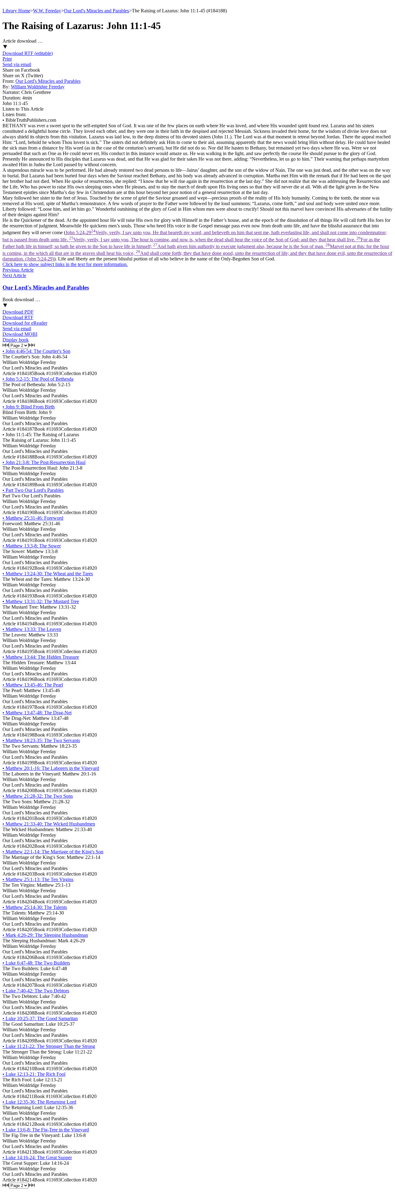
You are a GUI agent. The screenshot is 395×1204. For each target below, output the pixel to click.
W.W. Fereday (47, 10)
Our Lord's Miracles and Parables (96, 10)
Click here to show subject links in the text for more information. (65, 264)
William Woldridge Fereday (37, 86)
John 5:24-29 (197, 245)
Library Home (16, 10)
